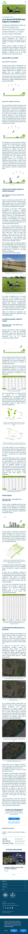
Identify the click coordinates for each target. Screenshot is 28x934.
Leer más (6, 871)
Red (3, 889)
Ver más (14, 818)
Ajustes (6, 930)
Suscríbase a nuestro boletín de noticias (10, 905)
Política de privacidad (8, 926)
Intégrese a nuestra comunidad (8, 903)
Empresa (4, 881)
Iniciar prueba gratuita (14, 822)
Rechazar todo (14, 931)
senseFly (23, 296)
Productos (5, 884)
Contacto (4, 901)
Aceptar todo (23, 931)
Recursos (4, 886)
